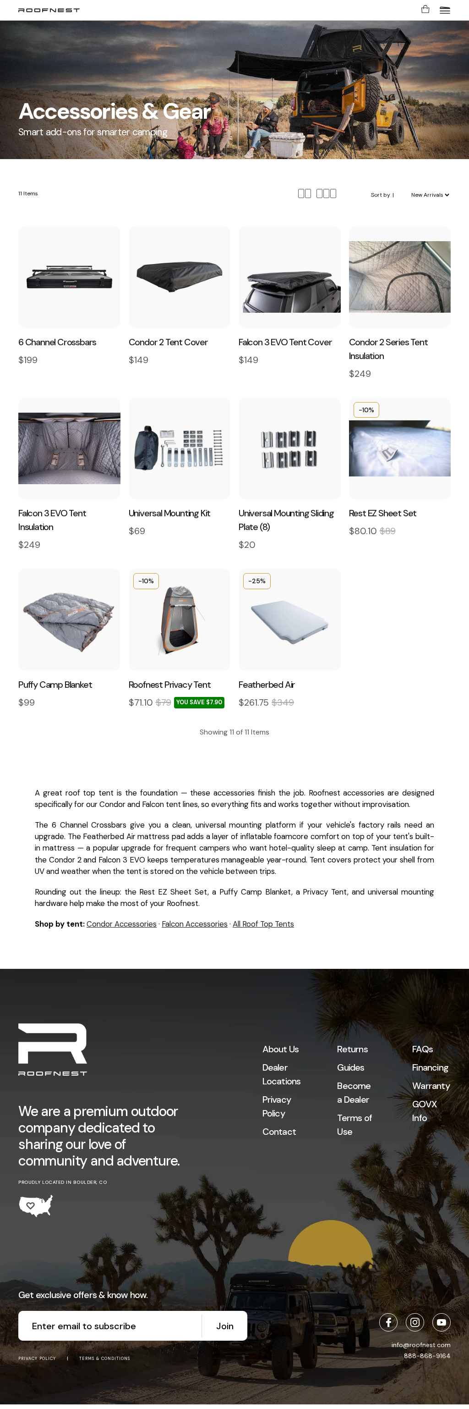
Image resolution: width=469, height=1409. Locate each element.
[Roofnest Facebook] (388, 1322)
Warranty (431, 1086)
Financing (430, 1067)
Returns (352, 1049)
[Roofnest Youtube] (441, 1322)
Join (225, 1326)
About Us (280, 1049)
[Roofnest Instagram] (415, 1322)
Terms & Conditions (104, 1358)
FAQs (422, 1049)
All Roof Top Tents (263, 924)
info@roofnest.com (421, 1345)
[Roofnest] (49, 10)
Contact (279, 1132)
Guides (350, 1067)
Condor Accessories (122, 924)
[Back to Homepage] (52, 1051)
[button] (445, 10)
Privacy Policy (37, 1358)
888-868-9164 (427, 1356)
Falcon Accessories (195, 924)
